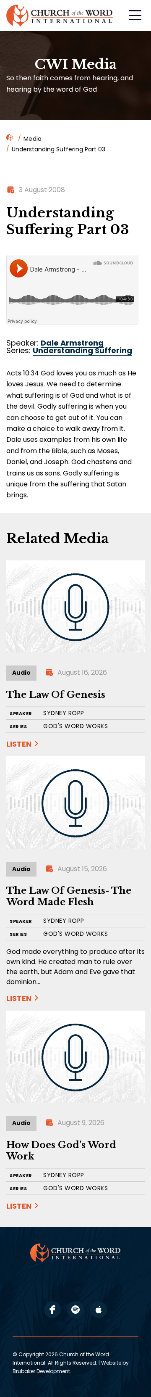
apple (98, 1309)
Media (32, 139)
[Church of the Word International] (60, 15)
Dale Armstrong (72, 343)
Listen (18, 744)
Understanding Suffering (82, 350)
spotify (75, 1309)
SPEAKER (21, 713)
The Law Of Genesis (55, 694)
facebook (52, 1309)
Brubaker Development (41, 1371)
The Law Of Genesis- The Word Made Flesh (68, 896)
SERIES (18, 726)
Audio (21, 672)
